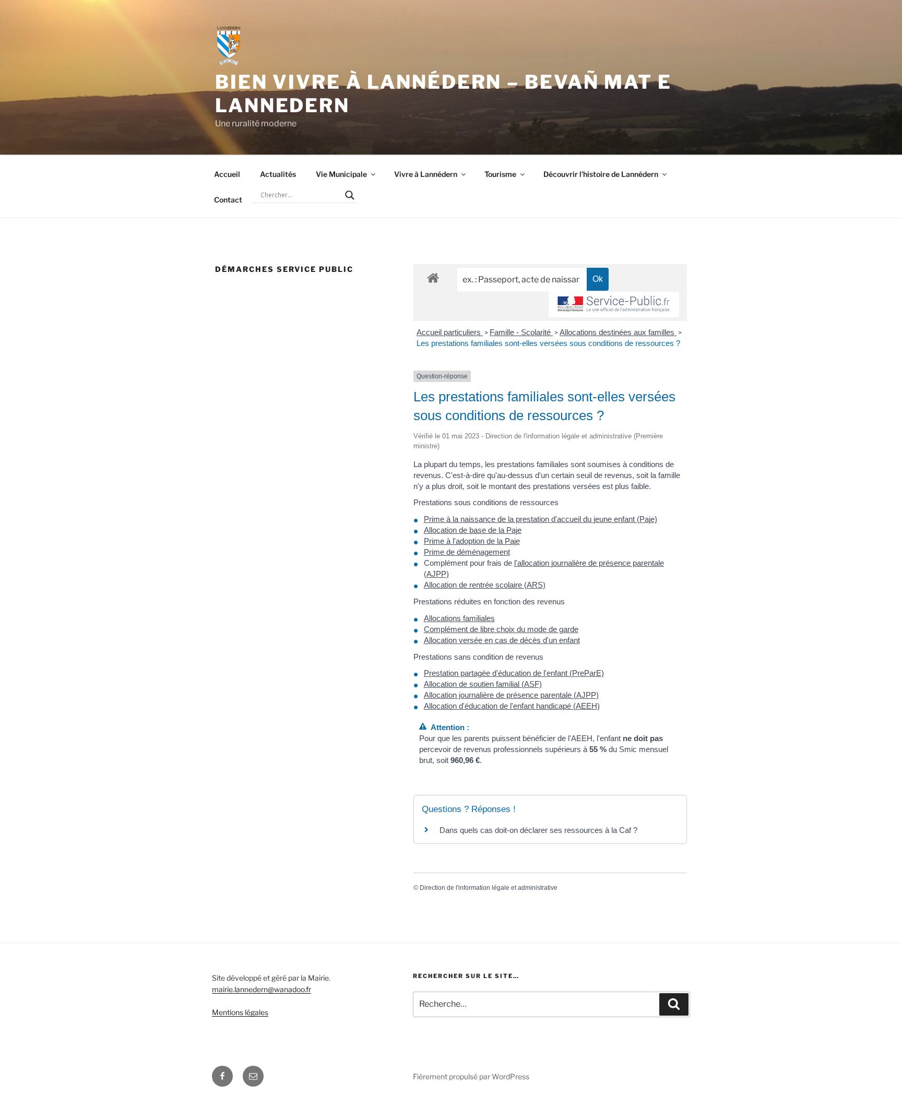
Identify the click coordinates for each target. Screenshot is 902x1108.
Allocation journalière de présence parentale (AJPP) (511, 694)
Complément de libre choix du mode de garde (501, 629)
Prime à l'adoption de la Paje (472, 541)
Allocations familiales (459, 618)
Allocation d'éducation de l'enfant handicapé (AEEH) (512, 705)
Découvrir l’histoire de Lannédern (600, 174)
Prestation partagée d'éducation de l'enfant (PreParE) (514, 673)
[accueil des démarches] (433, 277)
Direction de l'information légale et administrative (488, 887)
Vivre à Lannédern (425, 174)
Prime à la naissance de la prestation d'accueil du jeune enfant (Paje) (540, 519)
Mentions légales (240, 1012)
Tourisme (500, 174)
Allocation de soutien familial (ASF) (483, 684)
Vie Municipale (341, 174)
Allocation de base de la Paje (472, 530)
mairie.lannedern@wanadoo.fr (261, 989)
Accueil (227, 174)
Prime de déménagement (467, 551)
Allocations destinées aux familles (618, 332)
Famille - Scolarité (521, 332)
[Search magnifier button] (349, 195)
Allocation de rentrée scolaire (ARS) (484, 584)
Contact (228, 199)
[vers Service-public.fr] (614, 304)
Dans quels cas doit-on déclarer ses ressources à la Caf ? (538, 830)
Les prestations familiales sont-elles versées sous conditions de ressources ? (548, 343)
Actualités (278, 174)
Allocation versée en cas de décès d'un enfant (502, 640)
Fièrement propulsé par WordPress (471, 1076)
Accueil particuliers (450, 332)
